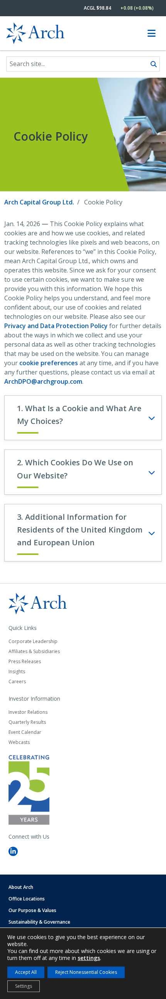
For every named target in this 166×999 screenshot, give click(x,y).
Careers (17, 681)
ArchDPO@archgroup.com (43, 381)
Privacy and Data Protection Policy (56, 326)
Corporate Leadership (33, 641)
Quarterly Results (27, 722)
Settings (23, 986)
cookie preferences (48, 363)
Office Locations (26, 898)
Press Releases (24, 661)
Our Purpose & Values (32, 910)
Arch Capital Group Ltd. (39, 202)
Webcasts (19, 742)
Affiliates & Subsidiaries (34, 651)
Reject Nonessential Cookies (86, 972)
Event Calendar (24, 732)
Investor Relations (27, 712)
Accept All (26, 972)
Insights (16, 671)
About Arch (20, 887)
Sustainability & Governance (39, 922)
